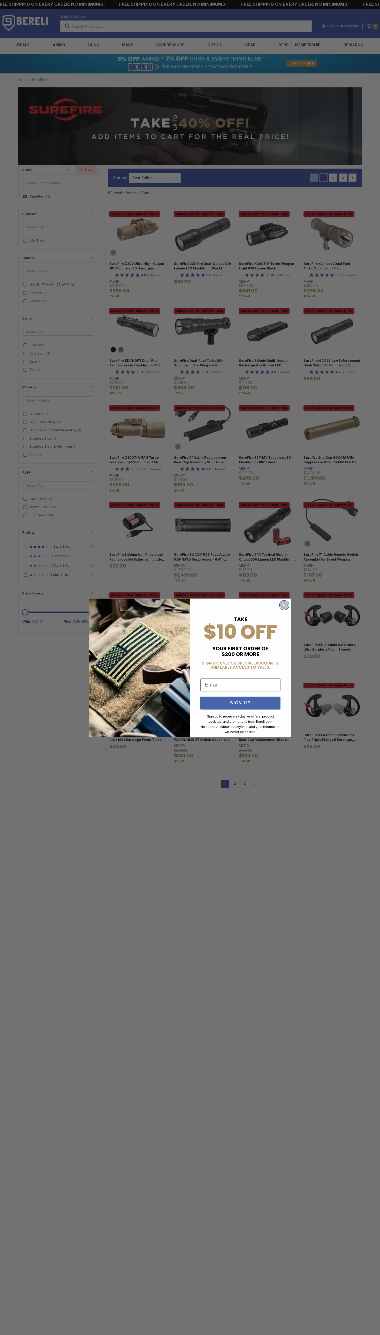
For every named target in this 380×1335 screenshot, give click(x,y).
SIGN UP (240, 703)
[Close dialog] (284, 605)
